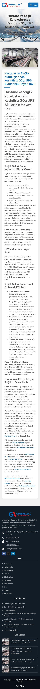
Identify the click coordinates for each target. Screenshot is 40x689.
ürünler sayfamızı (18, 442)
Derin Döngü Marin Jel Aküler (14, 607)
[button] (33, 5)
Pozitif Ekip (20, 686)
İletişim (6, 590)
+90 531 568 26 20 (15, 459)
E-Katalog (8, 580)
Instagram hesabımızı (27, 486)
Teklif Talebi (8, 593)
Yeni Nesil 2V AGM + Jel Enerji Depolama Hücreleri (18, 620)
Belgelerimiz (8, 570)
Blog (23, 30)
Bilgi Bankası (8, 577)
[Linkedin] (13, 553)
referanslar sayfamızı (12, 478)
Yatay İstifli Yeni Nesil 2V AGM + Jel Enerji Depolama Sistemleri (19, 625)
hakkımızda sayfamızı (23, 469)
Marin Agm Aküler (10, 630)
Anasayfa (15, 30)
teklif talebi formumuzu (25, 448)
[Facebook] (4, 553)
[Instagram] (8, 553)
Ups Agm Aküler (10, 610)
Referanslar (8, 584)
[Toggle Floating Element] (32, 683)
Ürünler (6, 574)
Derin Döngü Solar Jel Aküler (14, 604)
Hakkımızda (8, 567)
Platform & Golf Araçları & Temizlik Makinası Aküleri (20, 614)
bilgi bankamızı (9, 436)
